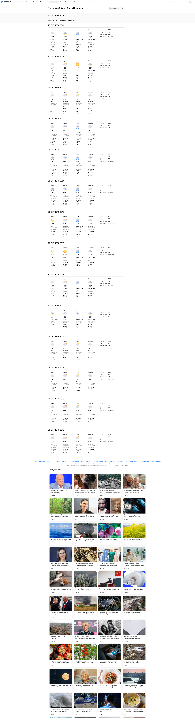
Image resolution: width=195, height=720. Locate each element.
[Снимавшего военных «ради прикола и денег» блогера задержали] (85, 704)
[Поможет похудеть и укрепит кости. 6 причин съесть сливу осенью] (109, 534)
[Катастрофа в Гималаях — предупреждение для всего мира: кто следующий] (109, 485)
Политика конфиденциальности (148, 719)
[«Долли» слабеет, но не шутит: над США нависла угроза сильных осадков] (61, 704)
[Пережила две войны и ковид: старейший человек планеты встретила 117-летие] (85, 680)
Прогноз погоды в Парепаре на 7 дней (92, 461)
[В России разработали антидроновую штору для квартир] (134, 631)
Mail (2, 719)
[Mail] (2, 2)
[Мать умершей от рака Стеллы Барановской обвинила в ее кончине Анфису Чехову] (61, 558)
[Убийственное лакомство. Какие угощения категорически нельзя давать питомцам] (85, 485)
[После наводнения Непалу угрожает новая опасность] (134, 607)
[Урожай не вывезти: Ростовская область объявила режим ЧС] (134, 680)
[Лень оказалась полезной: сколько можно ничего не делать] (61, 582)
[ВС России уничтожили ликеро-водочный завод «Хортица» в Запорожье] (85, 607)
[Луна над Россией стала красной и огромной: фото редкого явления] (61, 680)
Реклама (13, 719)
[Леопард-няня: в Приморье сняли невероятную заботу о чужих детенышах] (61, 509)
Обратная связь (173, 719)
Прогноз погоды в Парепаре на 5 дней (68, 461)
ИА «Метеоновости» (189, 719)
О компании (7, 719)
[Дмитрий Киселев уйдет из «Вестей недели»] (61, 485)
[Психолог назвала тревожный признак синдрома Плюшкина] (85, 558)
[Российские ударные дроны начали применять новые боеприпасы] (134, 655)
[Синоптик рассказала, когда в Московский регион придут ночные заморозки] (109, 607)
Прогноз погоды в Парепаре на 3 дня (44, 461)
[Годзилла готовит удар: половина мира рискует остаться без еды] (61, 534)
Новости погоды (134, 461)
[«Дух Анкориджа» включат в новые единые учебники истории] (61, 607)
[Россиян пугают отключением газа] (109, 704)
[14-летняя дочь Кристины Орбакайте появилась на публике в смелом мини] (85, 631)
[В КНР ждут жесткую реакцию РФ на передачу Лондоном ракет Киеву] (85, 534)
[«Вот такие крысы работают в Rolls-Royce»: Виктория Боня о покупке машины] (85, 509)
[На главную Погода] (7, 2)
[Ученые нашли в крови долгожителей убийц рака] (134, 509)
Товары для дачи (156, 461)
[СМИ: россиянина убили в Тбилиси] (61, 631)
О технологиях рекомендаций (162, 719)
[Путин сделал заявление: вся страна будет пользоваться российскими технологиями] (109, 655)
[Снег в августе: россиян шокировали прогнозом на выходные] (85, 582)
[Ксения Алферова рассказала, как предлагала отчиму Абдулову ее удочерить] (109, 631)
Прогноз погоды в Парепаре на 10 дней (116, 461)
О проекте (137, 719)
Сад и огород (145, 461)
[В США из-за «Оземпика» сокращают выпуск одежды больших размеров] (109, 558)
